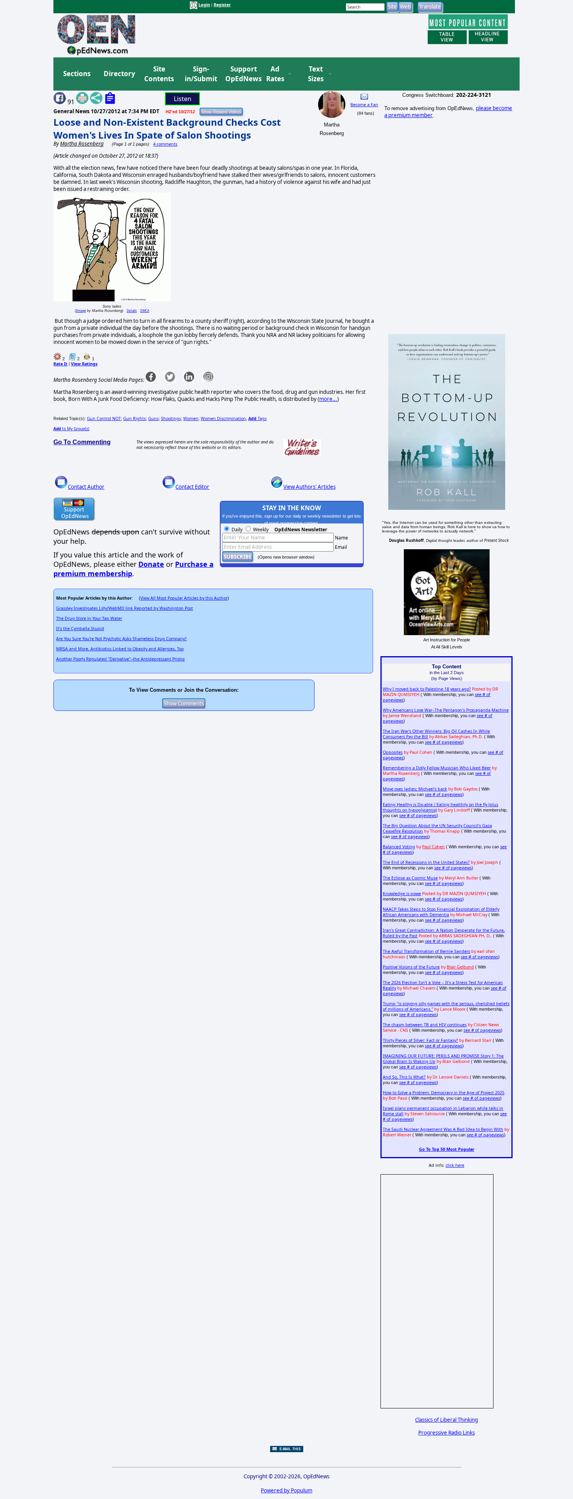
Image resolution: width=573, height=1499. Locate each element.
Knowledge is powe (402, 893)
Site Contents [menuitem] (159, 74)
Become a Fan (364, 104)
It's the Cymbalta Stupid (80, 628)
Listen (182, 98)
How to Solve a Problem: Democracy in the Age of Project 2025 (443, 1092)
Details (132, 310)
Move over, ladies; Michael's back (415, 789)
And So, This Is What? (404, 1077)
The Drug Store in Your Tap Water (89, 618)
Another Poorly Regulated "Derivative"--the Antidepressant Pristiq (120, 659)
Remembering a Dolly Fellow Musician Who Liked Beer (437, 768)
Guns (153, 418)
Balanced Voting (399, 846)
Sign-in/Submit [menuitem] (200, 74)
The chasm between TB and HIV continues (425, 1024)
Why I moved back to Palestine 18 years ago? (427, 689)
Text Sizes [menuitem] (316, 74)
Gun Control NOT (104, 418)
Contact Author (86, 486)
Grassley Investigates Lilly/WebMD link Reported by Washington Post (124, 608)
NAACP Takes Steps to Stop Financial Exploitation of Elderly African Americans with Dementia (441, 911)
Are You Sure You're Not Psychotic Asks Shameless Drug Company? (121, 638)
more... (328, 398)
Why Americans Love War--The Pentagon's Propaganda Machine (446, 710)
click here (455, 1165)
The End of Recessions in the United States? (426, 862)
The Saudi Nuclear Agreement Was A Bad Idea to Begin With (443, 1129)
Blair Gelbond (460, 967)
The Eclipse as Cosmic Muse (410, 878)
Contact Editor (192, 486)
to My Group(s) (71, 428)
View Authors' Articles (309, 486)
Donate (151, 564)
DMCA (144, 310)
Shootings (171, 418)
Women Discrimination (223, 418)
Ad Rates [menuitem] (275, 74)
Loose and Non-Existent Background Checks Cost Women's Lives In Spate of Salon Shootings (167, 128)
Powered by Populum (286, 1490)
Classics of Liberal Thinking (446, 1419)
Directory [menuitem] (119, 73)
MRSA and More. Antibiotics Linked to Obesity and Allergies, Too (120, 649)
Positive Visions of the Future (411, 967)
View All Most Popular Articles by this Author (184, 598)
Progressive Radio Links (446, 1432)
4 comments (165, 144)
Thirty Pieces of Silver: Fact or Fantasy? (420, 1040)
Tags (257, 418)
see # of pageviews (443, 742)
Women (190, 418)
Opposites (393, 752)
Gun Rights (134, 418)
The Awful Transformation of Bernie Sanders (426, 951)
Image (81, 310)
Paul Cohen (433, 846)
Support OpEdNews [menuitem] (240, 74)
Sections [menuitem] (76, 73)
